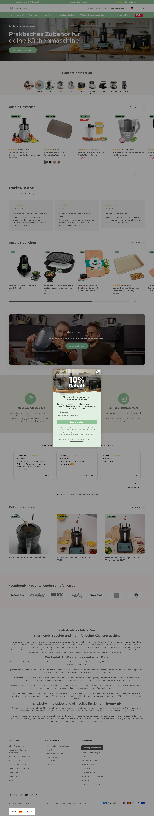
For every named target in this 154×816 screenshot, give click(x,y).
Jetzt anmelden (77, 422)
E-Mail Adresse (62, 412)
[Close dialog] (98, 372)
